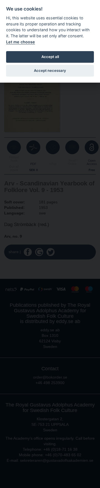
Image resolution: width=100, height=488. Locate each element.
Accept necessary (50, 70)
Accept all (50, 56)
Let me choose (20, 42)
